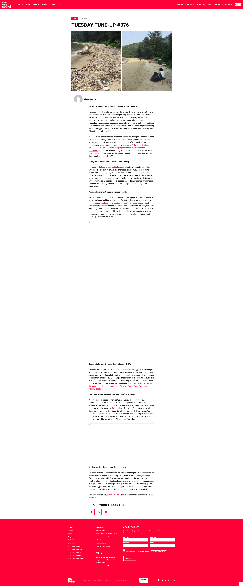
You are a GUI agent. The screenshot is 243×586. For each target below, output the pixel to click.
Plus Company (101, 540)
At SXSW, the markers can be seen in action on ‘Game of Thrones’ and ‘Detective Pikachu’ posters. (120, 386)
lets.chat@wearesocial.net (103, 566)
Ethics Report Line (102, 543)
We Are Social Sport (203, 4)
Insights (36, 4)
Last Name (153, 537)
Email (152, 542)
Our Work (70, 530)
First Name (126, 537)
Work (28, 4)
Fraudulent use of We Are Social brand (107, 533)
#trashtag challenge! (142, 475)
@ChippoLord (117, 408)
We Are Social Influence (185, 4)
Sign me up (129, 558)
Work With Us (71, 540)
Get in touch (71, 543)
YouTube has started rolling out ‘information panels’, (122, 203)
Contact (53, 4)
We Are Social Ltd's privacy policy (158, 550)
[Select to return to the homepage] (5, 5)
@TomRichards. (113, 495)
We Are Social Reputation (223, 4)
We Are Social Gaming (76, 549)
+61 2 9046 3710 (100, 562)
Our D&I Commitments (103, 546)
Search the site (100, 527)
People (44, 4)
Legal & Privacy (100, 530)
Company (126, 542)
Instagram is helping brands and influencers (106, 167)
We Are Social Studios (76, 546)
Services (20, 4)
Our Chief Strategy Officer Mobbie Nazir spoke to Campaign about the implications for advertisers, (119, 148)
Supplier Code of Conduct (103, 537)
